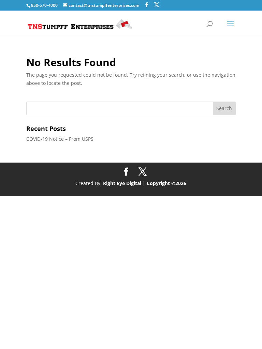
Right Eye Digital (122, 183)
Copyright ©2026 (166, 183)
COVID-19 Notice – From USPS (59, 139)
